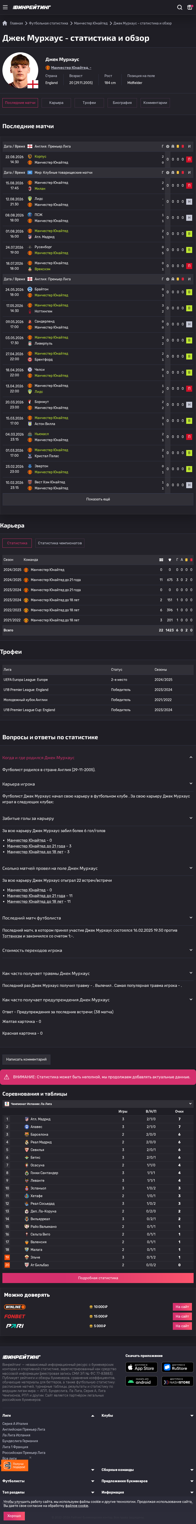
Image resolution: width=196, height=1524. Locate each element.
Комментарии (155, 103)
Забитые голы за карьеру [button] (28, 818)
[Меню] (5, 7)
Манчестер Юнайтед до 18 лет (35, 852)
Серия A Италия (15, 1424)
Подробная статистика (98, 1278)
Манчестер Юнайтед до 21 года (36, 846)
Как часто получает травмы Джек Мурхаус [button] (46, 973)
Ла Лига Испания (16, 1435)
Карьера (56, 103)
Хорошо (14, 1516)
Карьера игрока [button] (18, 783)
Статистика (17, 543)
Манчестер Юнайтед (26, 840)
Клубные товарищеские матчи (68, 173)
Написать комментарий (26, 1059)
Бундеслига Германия (20, 1441)
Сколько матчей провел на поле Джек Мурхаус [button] (50, 868)
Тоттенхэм (12, 936)
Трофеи (89, 103)
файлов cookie (76, 1506)
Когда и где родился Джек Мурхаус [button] (38, 757)
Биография (122, 103)
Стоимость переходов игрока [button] (32, 950)
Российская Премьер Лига (23, 1453)
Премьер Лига (59, 146)
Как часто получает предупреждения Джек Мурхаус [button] (56, 999)
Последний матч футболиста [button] (31, 917)
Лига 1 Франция (15, 1447)
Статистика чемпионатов (60, 543)
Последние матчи (20, 103)
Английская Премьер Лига (23, 1430)
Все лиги (9, 1459)
